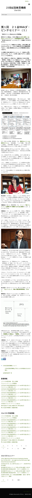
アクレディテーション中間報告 (9, 383)
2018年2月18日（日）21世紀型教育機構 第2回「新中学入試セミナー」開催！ (15, 475)
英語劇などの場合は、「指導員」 (11, 334)
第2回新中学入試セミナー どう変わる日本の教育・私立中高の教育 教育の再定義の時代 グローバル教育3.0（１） (15, 471)
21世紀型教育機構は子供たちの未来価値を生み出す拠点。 (18, 369)
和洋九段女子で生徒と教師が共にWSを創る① (12, 405)
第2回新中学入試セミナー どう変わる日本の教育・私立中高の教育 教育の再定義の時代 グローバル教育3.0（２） (15, 468)
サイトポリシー (27, 491)
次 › (18, 448)
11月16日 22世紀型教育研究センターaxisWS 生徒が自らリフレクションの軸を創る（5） (16, 386)
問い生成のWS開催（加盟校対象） (9, 407)
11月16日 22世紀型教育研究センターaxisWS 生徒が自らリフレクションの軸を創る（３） (16, 393)
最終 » (24, 448)
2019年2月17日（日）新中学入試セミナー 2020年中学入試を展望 (16, 464)
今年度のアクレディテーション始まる (10, 403)
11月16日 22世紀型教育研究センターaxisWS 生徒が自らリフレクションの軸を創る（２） (16, 397)
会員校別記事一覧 (7, 373)
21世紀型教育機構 (16, 7)
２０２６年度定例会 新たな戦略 (9, 381)
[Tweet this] (2, 358)
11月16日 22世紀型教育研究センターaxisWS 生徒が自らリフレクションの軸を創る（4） (16, 389)
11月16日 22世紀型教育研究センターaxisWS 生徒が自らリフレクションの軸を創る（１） (16, 400)
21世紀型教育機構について (10, 365)
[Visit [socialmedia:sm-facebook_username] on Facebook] (4, 358)
